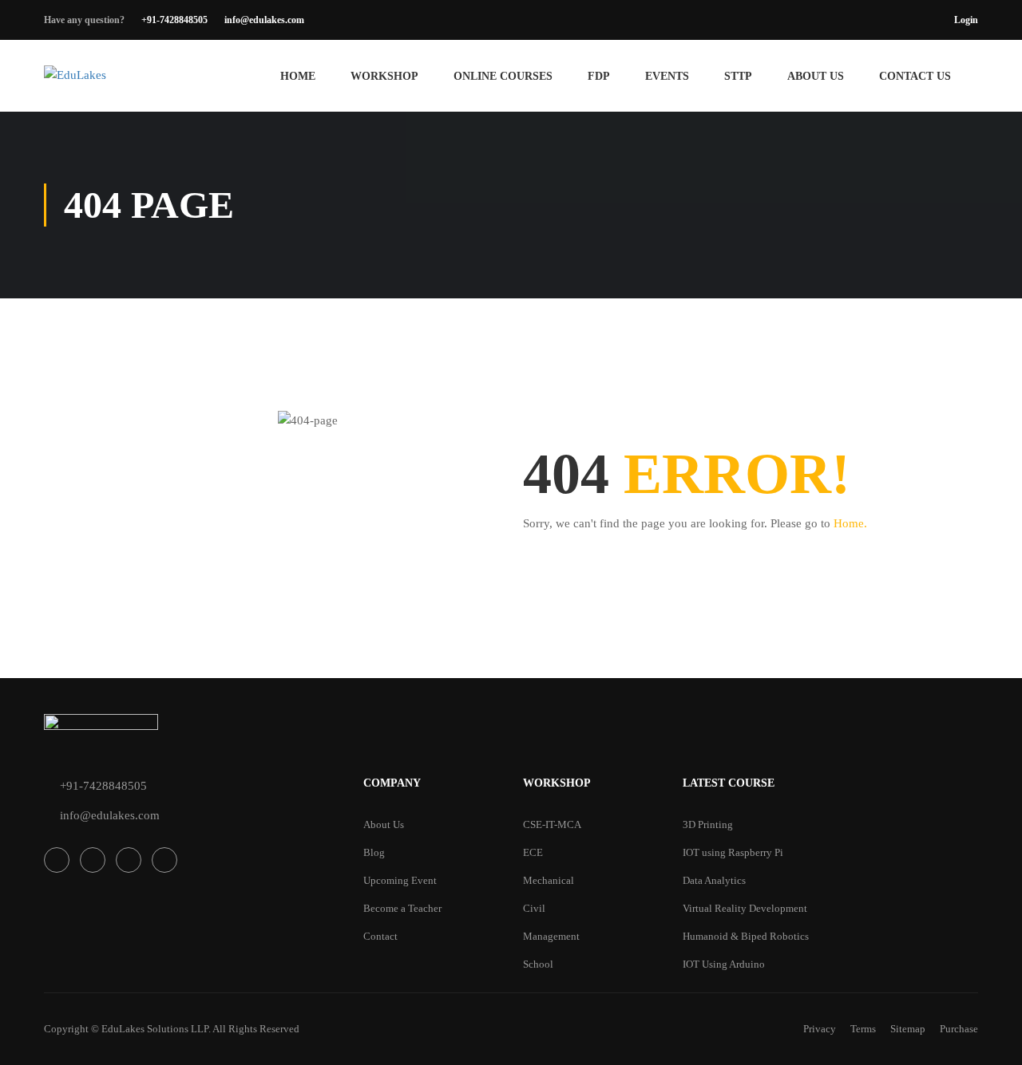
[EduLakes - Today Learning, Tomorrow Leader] (144, 83)
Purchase (959, 1029)
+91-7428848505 (174, 20)
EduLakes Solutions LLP (154, 1029)
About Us (383, 824)
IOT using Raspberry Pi (733, 852)
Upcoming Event (400, 880)
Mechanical (548, 880)
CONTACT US (915, 76)
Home (297, 76)
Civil (534, 908)
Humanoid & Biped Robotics (746, 936)
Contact (380, 936)
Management (551, 936)
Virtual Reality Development (745, 908)
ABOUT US (815, 76)
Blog (374, 852)
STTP (738, 76)
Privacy (819, 1029)
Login (966, 20)
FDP (599, 76)
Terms (863, 1029)
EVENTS (667, 76)
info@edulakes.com (264, 20)
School (538, 964)
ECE (533, 852)
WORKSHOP (384, 76)
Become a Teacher (402, 908)
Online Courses (503, 76)
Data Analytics (714, 880)
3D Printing (708, 824)
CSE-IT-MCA (552, 824)
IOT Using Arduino (724, 964)
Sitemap (907, 1029)
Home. (850, 523)
